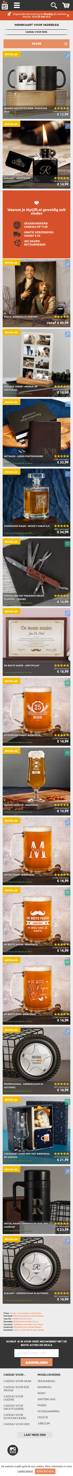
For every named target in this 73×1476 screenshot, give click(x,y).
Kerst (42, 1393)
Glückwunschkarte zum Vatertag (28, 1316)
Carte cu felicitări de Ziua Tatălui (28, 1330)
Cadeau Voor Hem (16, 1424)
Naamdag (45, 1387)
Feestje (43, 1417)
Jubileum (44, 1423)
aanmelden (36, 1362)
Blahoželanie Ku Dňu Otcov (25, 1321)
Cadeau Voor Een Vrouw (16, 1389)
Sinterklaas (46, 1399)
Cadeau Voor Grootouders (14, 1407)
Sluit (68, 15)
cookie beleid (25, 1471)
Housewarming (49, 1411)
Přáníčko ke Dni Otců (21, 1318)
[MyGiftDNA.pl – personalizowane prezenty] (5, 5)
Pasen (42, 1405)
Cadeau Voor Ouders (13, 1398)
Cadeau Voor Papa (36, 32)
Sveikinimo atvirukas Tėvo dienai (28, 1324)
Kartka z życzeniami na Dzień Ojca (25, 1313)
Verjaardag (46, 1381)
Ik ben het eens (45, 1471)
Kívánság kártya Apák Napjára (28, 1327)
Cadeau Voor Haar (17, 1381)
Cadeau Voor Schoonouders (15, 1416)
